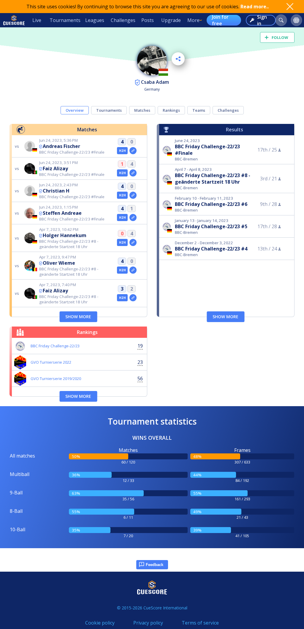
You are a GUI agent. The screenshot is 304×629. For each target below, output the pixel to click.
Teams (198, 110)
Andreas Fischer (61, 146)
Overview (75, 110)
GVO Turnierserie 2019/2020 (56, 378)
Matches (142, 110)
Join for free (220, 20)
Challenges (123, 20)
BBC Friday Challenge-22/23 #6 (211, 204)
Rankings (171, 110)
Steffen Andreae (62, 213)
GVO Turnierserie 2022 (51, 362)
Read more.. (254, 6)
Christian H (56, 190)
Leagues (94, 20)
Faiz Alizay (55, 168)
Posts (147, 20)
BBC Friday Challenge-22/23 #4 (211, 248)
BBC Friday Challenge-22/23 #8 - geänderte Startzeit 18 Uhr (212, 178)
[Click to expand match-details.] (133, 150)
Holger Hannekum (64, 235)
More (193, 20)
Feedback (154, 564)
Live (36, 20)
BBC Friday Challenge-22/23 (55, 346)
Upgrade (171, 20)
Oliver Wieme (59, 263)
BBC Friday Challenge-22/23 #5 (211, 226)
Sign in (262, 20)
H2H (122, 151)
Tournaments (65, 20)
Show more (78, 316)
